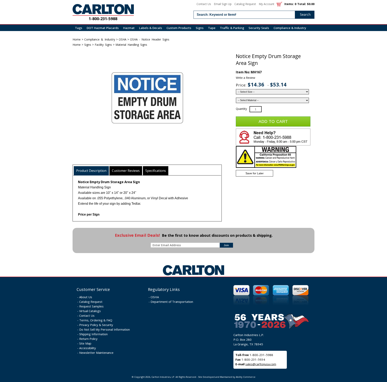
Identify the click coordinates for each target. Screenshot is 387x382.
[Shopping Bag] (279, 4)
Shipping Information (93, 334)
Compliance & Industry (290, 28)
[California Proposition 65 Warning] (266, 166)
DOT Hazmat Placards (103, 28)
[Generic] (193, 275)
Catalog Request (245, 4)
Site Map (85, 343)
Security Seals (259, 28)
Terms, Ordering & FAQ (95, 320)
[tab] (91, 170)
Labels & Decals (150, 28)
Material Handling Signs (131, 45)
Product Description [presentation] (91, 170)
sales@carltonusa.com (260, 364)
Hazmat (129, 28)
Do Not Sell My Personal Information (104, 329)
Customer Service (93, 289)
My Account (266, 4)
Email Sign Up (223, 4)
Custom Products (178, 28)
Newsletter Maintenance (96, 353)
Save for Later (255, 173)
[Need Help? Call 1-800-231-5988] (273, 144)
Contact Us (204, 4)
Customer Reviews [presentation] (126, 170)
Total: (301, 4)
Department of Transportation (172, 302)
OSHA (122, 39)
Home (77, 39)
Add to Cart (273, 121)
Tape (211, 28)
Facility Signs (103, 45)
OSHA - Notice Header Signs (149, 39)
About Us (85, 297)
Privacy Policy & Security (96, 325)
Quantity (241, 109)
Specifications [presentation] (155, 170)
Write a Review (245, 78)
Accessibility (87, 348)
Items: (289, 4)
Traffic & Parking (232, 28)
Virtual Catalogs (90, 311)
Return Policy (88, 339)
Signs (200, 28)
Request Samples (91, 306)
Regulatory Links (164, 289)
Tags (78, 28)
